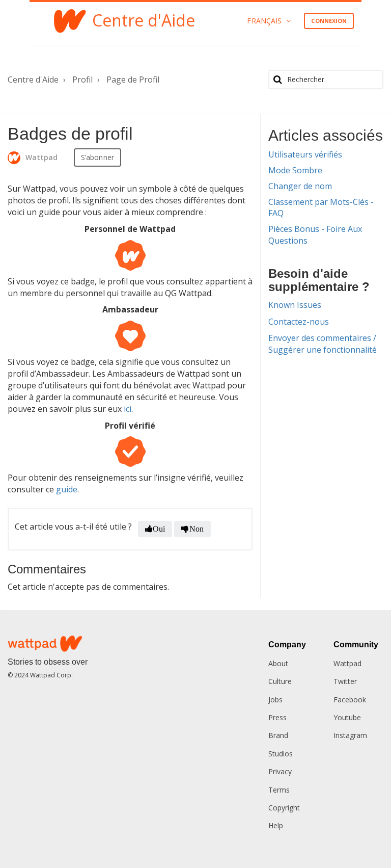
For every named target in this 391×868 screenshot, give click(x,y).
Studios (280, 753)
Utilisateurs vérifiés (305, 154)
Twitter (345, 681)
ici (127, 408)
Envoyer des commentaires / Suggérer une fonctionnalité (322, 343)
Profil (82, 79)
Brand (278, 735)
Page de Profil (132, 79)
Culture (280, 681)
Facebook (349, 699)
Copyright (284, 807)
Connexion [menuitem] (329, 20)
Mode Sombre (295, 170)
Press (277, 717)
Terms (279, 790)
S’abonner (97, 157)
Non (196, 528)
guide (66, 489)
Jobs (275, 699)
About (278, 663)
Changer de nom (300, 186)
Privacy (280, 771)
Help (275, 825)
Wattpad (347, 663)
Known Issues (294, 304)
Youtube (347, 717)
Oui (159, 528)
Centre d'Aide (33, 79)
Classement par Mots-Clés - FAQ (321, 207)
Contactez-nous (298, 321)
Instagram (350, 735)
